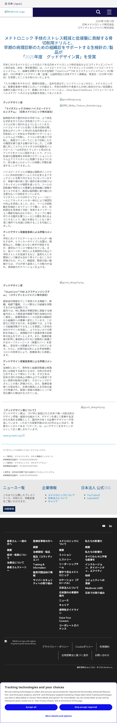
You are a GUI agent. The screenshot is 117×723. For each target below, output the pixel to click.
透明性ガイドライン (69, 611)
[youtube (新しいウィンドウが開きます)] (103, 526)
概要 (9, 550)
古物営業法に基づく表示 (75, 655)
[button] (109, 10)
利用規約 (104, 647)
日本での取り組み (95, 593)
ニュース (64, 600)
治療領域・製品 (41, 552)
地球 (87, 576)
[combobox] (13, 4)
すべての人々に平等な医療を (96, 558)
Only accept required (86, 707)
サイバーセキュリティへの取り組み (43, 582)
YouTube (92, 495)
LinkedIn (91, 498)
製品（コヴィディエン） (42, 558)
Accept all (31, 707)
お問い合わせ (102, 655)
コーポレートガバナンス (69, 627)
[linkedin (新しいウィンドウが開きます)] (109, 526)
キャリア (53, 501)
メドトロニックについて (61, 495)
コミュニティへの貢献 (95, 582)
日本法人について (58, 498)
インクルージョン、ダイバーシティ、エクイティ (95, 567)
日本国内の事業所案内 (69, 594)
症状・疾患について (17, 556)
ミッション (65, 555)
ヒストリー (65, 560)
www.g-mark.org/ (12, 436)
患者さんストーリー (17, 569)
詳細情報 (9, 509)
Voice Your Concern (65, 619)
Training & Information (39, 566)
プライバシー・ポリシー (55, 647)
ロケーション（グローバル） (69, 581)
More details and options (58, 716)
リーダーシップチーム (69, 566)
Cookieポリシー (84, 647)
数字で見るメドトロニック (69, 574)
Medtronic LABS (94, 588)
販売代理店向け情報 (43, 574)
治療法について (15, 563)
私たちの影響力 (93, 552)
